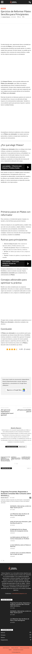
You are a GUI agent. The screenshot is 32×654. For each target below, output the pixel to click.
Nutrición (3, 632)
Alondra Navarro (6, 17)
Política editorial (14, 647)
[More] (17, 21)
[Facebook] (2, 21)
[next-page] (17, 463)
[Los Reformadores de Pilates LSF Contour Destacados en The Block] (5, 539)
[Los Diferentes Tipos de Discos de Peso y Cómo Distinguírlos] (26, 452)
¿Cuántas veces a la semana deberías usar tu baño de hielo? (20, 553)
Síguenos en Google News (14, 390)
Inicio (2, 5)
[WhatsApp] (13, 21)
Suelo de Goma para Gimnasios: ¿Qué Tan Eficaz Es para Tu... (20, 522)
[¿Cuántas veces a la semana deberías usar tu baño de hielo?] (5, 555)
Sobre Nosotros (6, 647)
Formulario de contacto (18, 649)
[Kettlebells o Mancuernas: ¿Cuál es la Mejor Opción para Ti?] (16, 452)
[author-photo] (16, 422)
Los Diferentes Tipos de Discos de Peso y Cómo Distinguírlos (26, 457)
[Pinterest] (10, 21)
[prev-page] (15, 463)
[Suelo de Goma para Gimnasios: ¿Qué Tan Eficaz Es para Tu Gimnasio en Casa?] (5, 524)
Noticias (3, 637)
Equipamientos (4, 640)
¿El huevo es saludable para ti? (24, 410)
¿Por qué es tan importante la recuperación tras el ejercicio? (7, 412)
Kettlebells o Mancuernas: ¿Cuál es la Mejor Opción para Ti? (15, 458)
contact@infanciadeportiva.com (19, 593)
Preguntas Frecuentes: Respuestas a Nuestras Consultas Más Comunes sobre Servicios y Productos (5, 458)
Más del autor (22, 446)
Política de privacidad (24, 647)
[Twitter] (6, 21)
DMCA (10, 649)
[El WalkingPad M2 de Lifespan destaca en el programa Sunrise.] (5, 532)
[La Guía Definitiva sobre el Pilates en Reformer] (5, 547)
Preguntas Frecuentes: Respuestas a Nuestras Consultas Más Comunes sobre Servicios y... (16, 494)
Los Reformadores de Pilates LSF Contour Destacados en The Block (19, 537)
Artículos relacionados (12, 446)
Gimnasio (6, 5)
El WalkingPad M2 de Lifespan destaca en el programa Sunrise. (19, 530)
